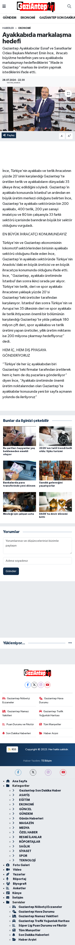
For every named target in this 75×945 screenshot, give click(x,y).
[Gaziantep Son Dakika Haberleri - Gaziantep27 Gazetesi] (36, 6)
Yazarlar (18, 874)
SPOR (23, 855)
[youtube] (63, 772)
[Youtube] (47, 685)
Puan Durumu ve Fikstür (20, 724)
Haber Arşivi (51, 733)
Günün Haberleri (31, 818)
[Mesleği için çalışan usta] (19, 501)
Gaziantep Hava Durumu (51, 700)
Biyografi (19, 883)
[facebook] (18, 772)
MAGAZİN (26, 823)
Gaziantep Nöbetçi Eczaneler (16, 700)
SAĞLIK (24, 846)
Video (16, 869)
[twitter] (33, 772)
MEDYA (24, 827)
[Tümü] (70, 643)
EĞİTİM (24, 799)
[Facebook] (28, 685)
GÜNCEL (25, 809)
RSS (13, 749)
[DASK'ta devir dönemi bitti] (55, 501)
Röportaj (19, 879)
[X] (34, 685)
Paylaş (11, 135)
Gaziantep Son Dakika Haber (40, 790)
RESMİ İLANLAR (30, 837)
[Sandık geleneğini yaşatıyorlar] (55, 470)
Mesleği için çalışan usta (18, 514)
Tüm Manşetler (52, 724)
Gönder (11, 571)
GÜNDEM (9, 17)
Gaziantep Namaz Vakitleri (15, 713)
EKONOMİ (28, 17)
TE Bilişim (46, 760)
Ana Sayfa (19, 781)
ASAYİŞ (24, 795)
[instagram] (48, 772)
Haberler (8, 28)
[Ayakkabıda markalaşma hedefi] (37, 109)
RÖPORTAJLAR (29, 841)
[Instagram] (41, 685)
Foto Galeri (20, 865)
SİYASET (25, 851)
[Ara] (69, 6)
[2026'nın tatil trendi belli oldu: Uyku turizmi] (55, 436)
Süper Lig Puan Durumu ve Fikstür (43, 925)
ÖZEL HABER (28, 832)
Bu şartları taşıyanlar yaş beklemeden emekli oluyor (19, 451)
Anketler (19, 888)
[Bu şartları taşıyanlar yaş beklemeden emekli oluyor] (19, 436)
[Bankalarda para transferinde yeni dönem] (19, 470)
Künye (16, 893)
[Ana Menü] (4, 6)
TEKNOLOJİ (27, 860)
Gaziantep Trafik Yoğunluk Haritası (51, 713)
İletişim (17, 897)
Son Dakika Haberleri (18, 733)
